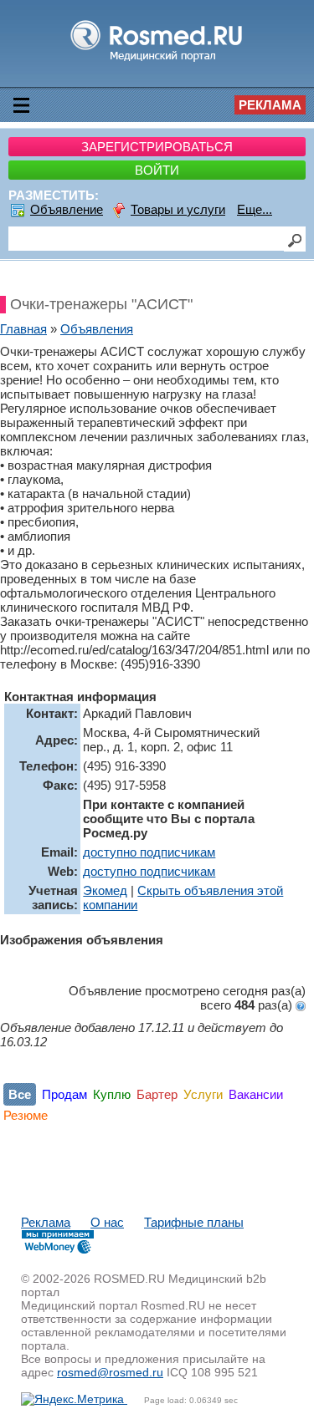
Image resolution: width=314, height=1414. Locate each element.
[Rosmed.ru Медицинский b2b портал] (157, 60)
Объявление (66, 209)
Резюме (25, 1115)
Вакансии (256, 1094)
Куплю (112, 1094)
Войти (157, 170)
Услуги (203, 1094)
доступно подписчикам (149, 852)
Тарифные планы (194, 1222)
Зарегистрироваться (157, 147)
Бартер (157, 1094)
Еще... (254, 209)
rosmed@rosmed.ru (110, 1372)
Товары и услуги (178, 209)
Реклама (270, 105)
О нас (107, 1222)
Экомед (105, 890)
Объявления (96, 329)
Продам (64, 1094)
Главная (23, 329)
